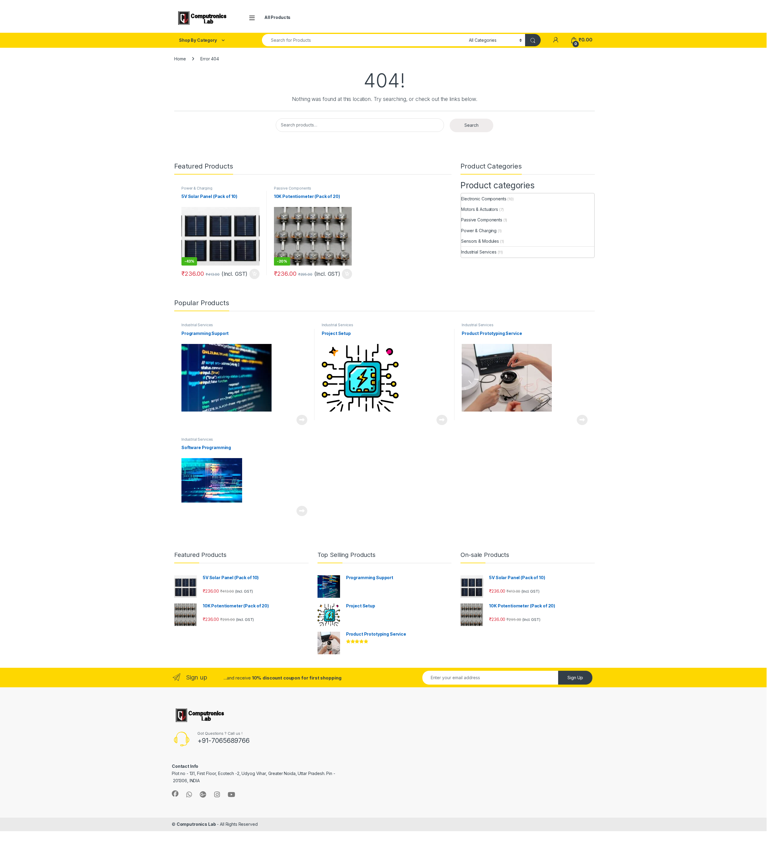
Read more (301, 420)
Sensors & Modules (480, 241)
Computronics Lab (196, 824)
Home (180, 58)
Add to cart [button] (254, 274)
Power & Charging (196, 188)
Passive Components (292, 188)
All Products (277, 17)
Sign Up (575, 677)
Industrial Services (478, 251)
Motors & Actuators (479, 209)
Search (471, 125)
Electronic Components (483, 198)
